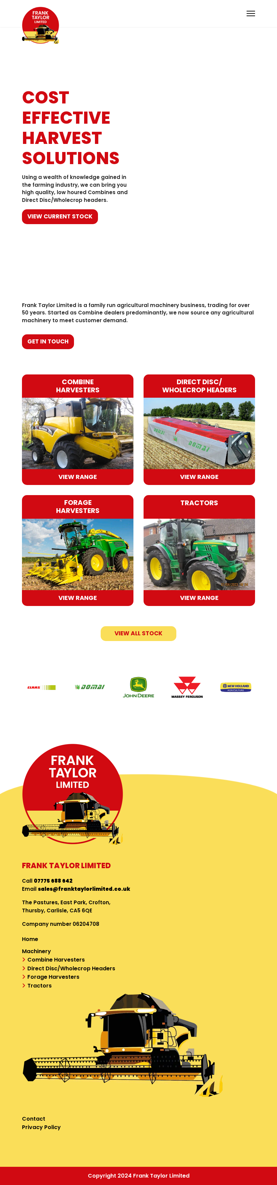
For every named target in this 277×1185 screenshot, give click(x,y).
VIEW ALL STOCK (138, 633)
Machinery (36, 951)
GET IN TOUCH (48, 341)
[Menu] (251, 13)
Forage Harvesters (53, 977)
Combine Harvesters (56, 960)
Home (30, 939)
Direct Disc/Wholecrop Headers (71, 968)
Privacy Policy (41, 1127)
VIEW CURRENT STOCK (60, 216)
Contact (33, 1119)
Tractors (39, 986)
